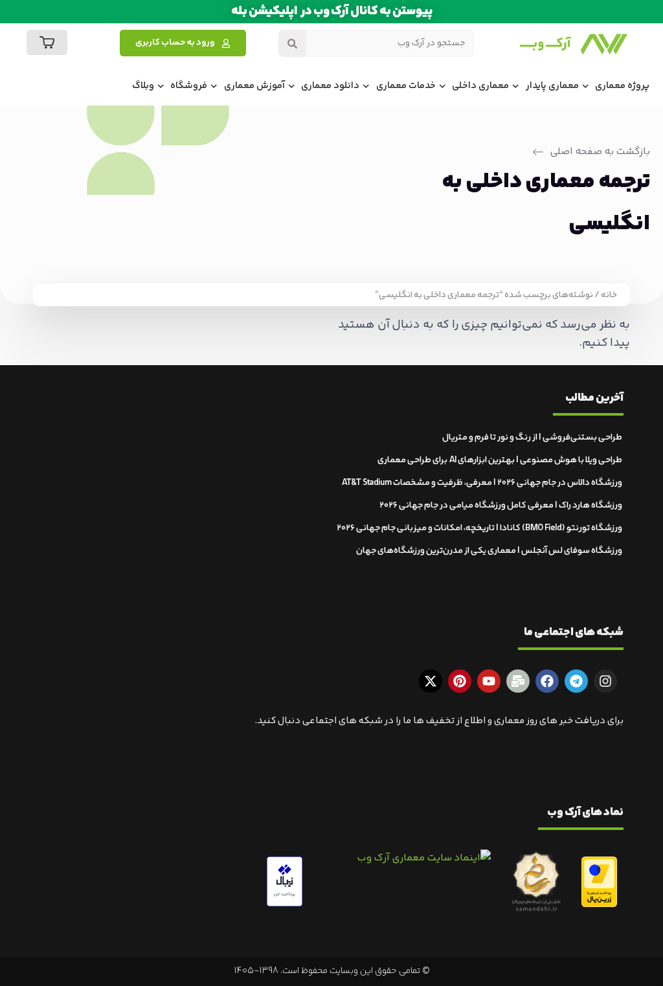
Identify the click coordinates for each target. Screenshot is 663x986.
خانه (609, 295)
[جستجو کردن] (292, 43)
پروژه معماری (622, 85)
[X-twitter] (430, 681)
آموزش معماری (254, 85)
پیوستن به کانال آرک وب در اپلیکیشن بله (332, 11)
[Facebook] (547, 681)
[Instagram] (605, 681)
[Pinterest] (459, 681)
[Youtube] (488, 681)
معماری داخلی (480, 85)
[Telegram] (576, 681)
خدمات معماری (406, 85)
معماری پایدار (552, 85)
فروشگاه (188, 85)
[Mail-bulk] (518, 681)
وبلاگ (143, 85)
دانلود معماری (330, 85)
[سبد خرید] (47, 42)
